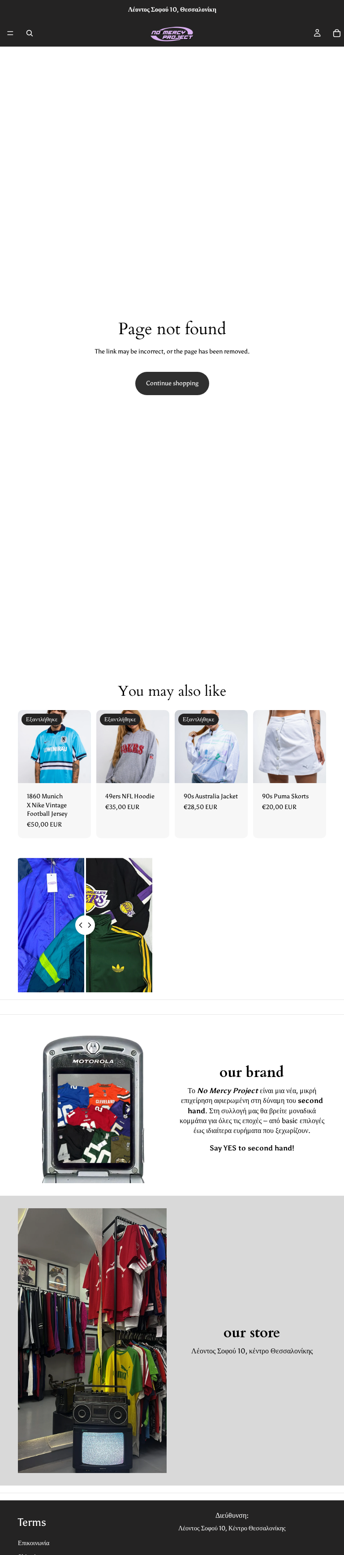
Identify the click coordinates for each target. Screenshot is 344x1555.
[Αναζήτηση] (29, 33)
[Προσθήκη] (312, 769)
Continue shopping (172, 383)
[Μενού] (10, 33)
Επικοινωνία (33, 1543)
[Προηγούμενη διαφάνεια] (28, 747)
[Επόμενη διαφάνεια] (81, 747)
